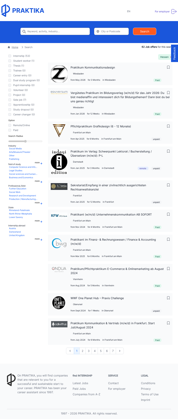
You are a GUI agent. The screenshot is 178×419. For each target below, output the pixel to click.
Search (144, 31)
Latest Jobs (80, 383)
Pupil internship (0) (24, 85)
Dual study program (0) (26, 80)
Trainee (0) (19, 70)
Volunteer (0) (20, 90)
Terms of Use (150, 394)
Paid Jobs (79, 388)
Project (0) (19, 94)
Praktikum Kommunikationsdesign (93, 67)
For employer (117, 388)
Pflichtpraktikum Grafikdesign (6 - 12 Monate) (101, 126)
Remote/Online (21, 125)
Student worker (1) (23, 60)
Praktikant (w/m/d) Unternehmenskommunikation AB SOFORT (111, 214)
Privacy (146, 388)
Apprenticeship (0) (23, 104)
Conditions (148, 383)
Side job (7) (19, 99)
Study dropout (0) (23, 109)
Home (15, 47)
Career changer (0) (24, 114)
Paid (15, 130)
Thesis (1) (18, 65)
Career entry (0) (22, 75)
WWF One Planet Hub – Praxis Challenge (97, 298)
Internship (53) (21, 55)
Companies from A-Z (86, 394)
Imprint (145, 400)
